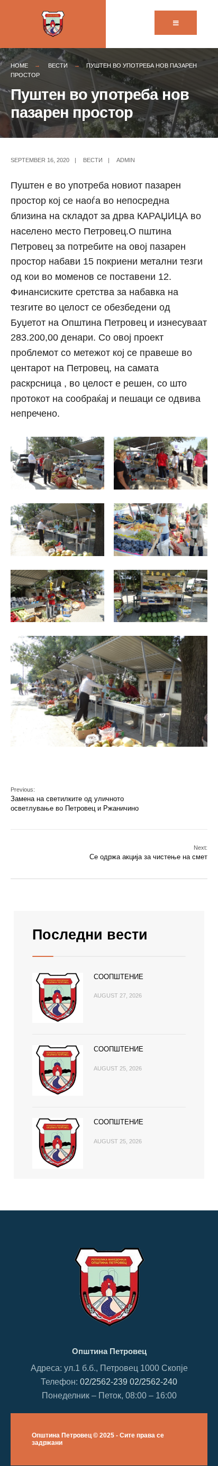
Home (19, 65)
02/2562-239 (104, 1381)
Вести (58, 65)
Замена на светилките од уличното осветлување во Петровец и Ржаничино (75, 799)
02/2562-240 (153, 1381)
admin (125, 160)
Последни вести (90, 935)
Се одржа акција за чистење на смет (148, 852)
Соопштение (118, 977)
